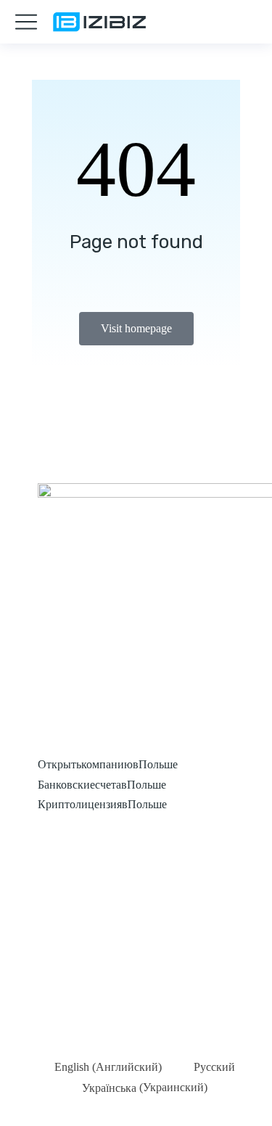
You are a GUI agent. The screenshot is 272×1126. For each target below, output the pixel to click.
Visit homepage (136, 328)
